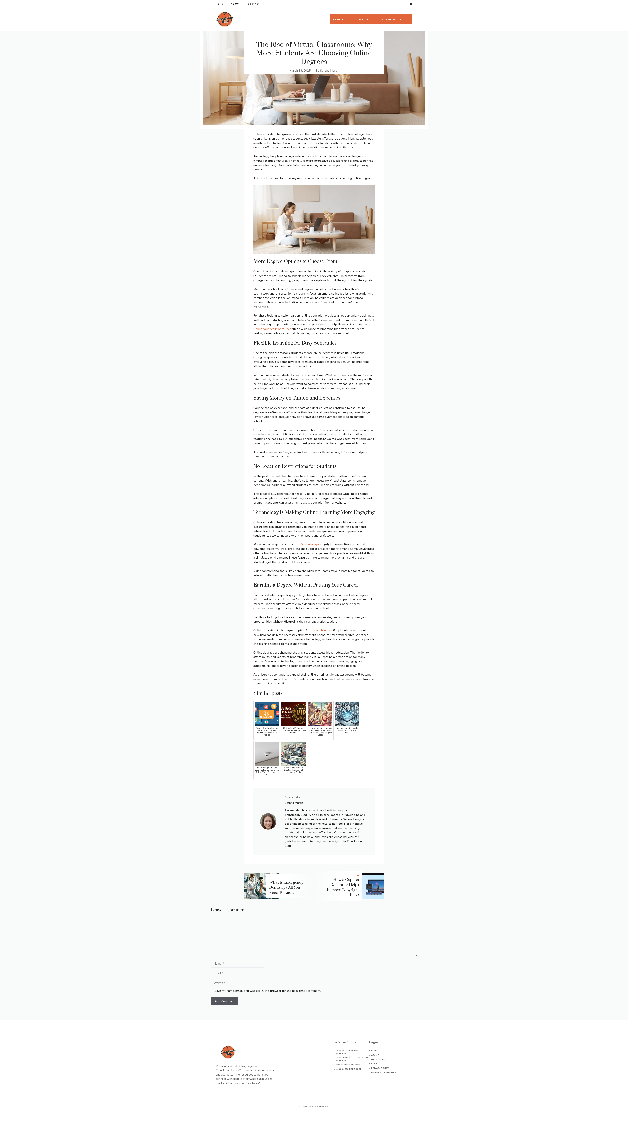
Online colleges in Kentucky (272, 329)
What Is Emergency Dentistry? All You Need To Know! (286, 887)
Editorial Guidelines (383, 1072)
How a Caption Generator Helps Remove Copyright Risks (343, 887)
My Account (378, 1059)
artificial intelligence (309, 544)
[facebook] (411, 4)
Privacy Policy (380, 1068)
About (235, 4)
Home (219, 4)
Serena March (329, 70)
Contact (254, 4)
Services (364, 19)
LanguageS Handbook (349, 1069)
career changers (321, 630)
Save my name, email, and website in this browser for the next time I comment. (268, 991)
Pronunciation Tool (395, 19)
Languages (340, 19)
